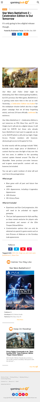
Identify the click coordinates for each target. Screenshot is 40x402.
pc (24, 253)
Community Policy (6, 378)
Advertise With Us (5, 384)
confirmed (31, 112)
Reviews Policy (24, 377)
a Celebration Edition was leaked (23, 104)
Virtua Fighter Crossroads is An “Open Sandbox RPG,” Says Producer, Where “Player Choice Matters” (19, 353)
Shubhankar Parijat (17, 31)
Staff (17, 381)
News (5, 9)
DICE (13, 253)
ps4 (27, 253)
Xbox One (15, 255)
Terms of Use (4, 377)
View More (20, 319)
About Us (11, 381)
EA (17, 253)
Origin (21, 253)
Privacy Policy (14, 377)
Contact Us (4, 381)
